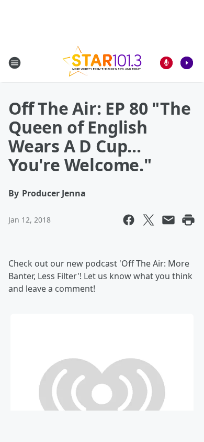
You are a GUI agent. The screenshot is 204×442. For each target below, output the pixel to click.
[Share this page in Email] (168, 220)
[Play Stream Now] (186, 63)
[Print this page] (188, 220)
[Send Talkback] (166, 63)
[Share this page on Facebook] (128, 220)
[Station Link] (102, 63)
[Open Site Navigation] (14, 63)
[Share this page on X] (148, 220)
